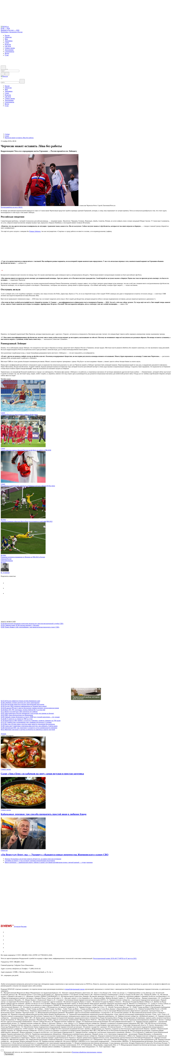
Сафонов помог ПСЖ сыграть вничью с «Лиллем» (20, 625)
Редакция (17, 926)
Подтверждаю (9, 1054)
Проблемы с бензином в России (11, 32)
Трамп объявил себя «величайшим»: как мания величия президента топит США (30, 627)
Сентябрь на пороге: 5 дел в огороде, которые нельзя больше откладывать (30, 860)
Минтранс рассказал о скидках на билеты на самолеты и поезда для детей (28, 729)
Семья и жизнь (6, 769)
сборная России (6, 559)
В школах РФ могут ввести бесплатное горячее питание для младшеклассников (30, 708)
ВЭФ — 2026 (5, 28)
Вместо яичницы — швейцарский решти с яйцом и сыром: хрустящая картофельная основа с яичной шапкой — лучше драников (49, 862)
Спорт (3, 413)
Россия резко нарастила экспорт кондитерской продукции (22, 704)
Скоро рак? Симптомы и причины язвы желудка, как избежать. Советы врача (29, 726)
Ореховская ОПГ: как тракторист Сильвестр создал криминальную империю (29, 728)
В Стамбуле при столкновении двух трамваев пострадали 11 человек (26, 722)
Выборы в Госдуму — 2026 (10, 30)
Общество (4, 850)
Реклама (23, 926)
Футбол (3, 519)
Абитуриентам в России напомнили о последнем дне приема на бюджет (27, 713)
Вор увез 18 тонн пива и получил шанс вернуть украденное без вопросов (28, 724)
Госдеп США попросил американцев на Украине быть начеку (24, 706)
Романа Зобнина (35, 231)
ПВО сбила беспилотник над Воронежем (17, 715)
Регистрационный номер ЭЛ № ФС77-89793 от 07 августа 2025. (115, 958)
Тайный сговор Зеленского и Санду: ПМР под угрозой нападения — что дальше (30, 717)
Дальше (3, 734)
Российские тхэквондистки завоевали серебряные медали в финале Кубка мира (28, 486)
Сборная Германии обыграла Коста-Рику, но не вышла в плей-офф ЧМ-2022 (26, 521)
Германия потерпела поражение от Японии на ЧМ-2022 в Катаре (23, 557)
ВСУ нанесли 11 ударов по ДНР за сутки (17, 719)
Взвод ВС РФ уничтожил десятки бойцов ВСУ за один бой (23, 710)
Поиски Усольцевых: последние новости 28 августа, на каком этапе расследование (33, 859)
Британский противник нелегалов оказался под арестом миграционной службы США (32, 623)
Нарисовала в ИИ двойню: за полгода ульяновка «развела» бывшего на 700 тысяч (31, 720)
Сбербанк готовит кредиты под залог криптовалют (20, 702)
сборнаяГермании (7, 560)
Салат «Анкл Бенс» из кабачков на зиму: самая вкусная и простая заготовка (42, 773)
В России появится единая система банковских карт (20, 701)
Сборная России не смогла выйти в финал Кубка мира (19, 414)
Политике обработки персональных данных (87, 1052)
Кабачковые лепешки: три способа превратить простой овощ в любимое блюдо (43, 814)
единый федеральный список (75, 989)
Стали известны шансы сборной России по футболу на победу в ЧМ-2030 (26, 450)
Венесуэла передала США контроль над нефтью (19, 711)
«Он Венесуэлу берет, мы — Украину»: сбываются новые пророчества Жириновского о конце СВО (54, 854)
